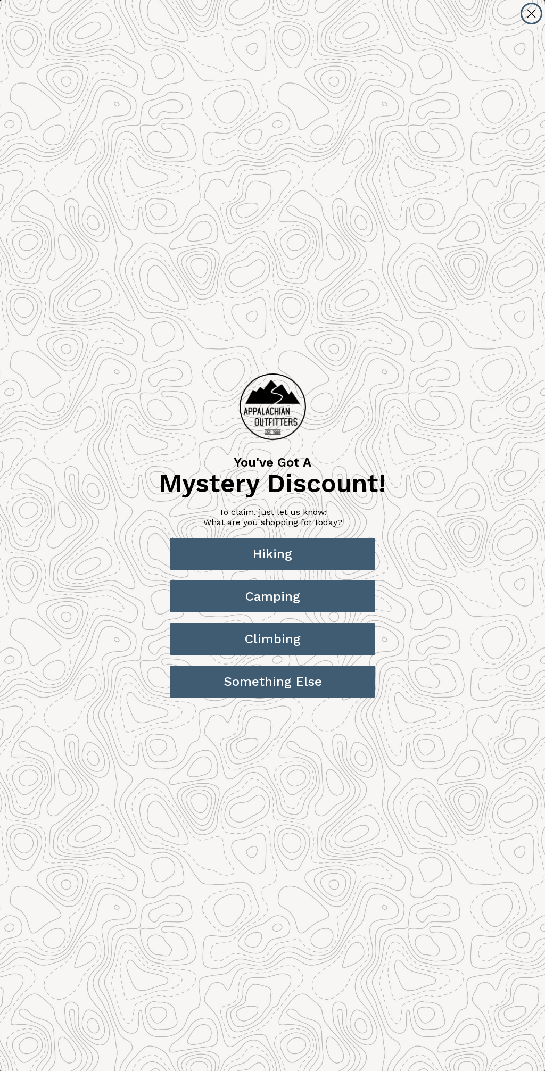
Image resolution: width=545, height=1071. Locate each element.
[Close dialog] (531, 13)
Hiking (272, 553)
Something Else (273, 681)
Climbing (273, 639)
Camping (272, 596)
